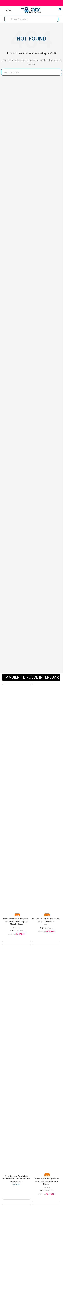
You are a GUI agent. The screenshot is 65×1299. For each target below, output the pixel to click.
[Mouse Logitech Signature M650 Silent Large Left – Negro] (46, 1059)
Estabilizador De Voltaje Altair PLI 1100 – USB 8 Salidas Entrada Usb (16, 1179)
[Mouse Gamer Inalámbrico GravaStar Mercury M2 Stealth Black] (16, 799)
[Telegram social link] (39, 3)
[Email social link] (31, 3)
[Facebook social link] (24, 3)
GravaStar (16, 927)
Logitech (46, 1187)
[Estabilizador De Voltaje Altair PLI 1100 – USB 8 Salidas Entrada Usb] (16, 1059)
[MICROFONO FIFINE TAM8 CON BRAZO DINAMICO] (46, 799)
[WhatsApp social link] (35, 3)
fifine (46, 925)
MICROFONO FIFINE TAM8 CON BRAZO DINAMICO (46, 920)
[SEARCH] (58, 72)
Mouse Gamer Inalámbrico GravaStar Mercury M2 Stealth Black (16, 921)
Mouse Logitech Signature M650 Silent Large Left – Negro (46, 1181)
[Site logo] (31, 10)
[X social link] (27, 3)
